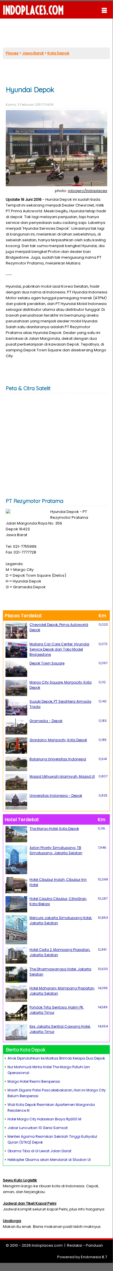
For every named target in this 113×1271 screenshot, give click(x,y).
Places (12, 53)
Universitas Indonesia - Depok (55, 795)
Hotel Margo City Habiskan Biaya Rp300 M (44, 1119)
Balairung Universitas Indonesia (57, 759)
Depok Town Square (46, 663)
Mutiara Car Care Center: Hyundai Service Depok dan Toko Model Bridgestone (59, 649)
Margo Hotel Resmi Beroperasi (34, 1081)
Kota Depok (58, 53)
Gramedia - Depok (45, 720)
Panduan (94, 1245)
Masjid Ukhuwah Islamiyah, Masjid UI (62, 776)
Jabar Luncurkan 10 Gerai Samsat (38, 1127)
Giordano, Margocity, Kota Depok (58, 739)
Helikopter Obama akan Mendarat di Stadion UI (49, 1159)
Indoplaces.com (47, 1245)
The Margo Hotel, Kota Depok (54, 828)
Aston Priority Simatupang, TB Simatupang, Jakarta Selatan (55, 850)
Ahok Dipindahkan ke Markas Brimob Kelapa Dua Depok (56, 1058)
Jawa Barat (33, 53)
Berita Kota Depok (25, 1050)
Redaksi (74, 1245)
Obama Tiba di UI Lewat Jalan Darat (39, 1150)
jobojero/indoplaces (87, 190)
